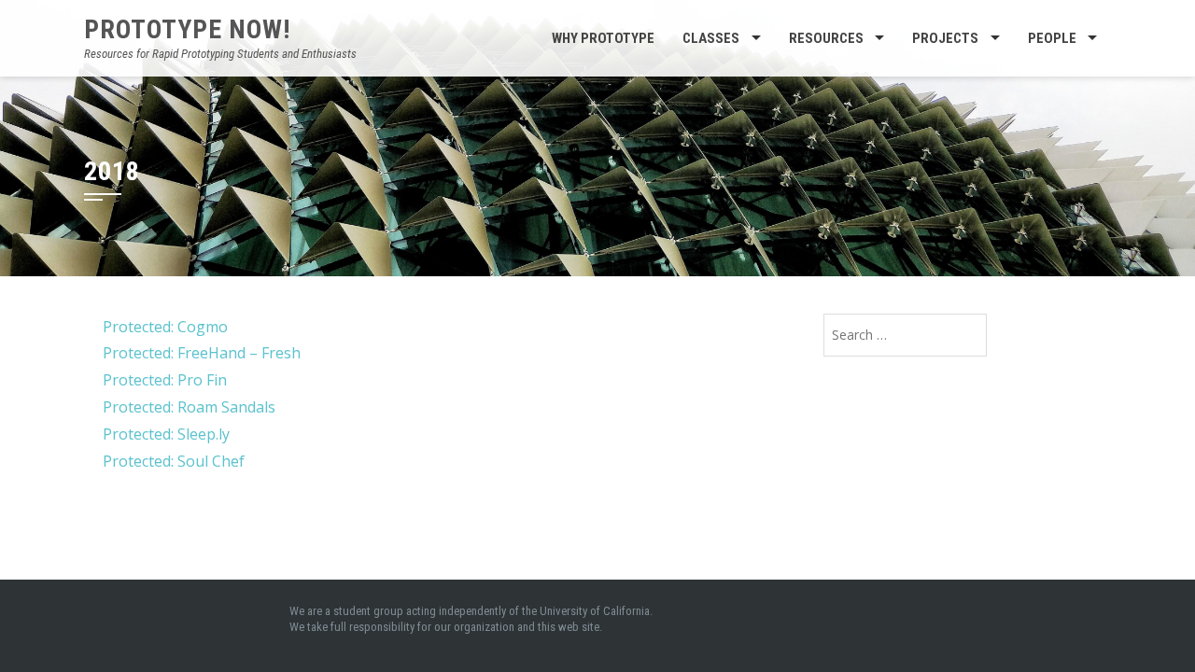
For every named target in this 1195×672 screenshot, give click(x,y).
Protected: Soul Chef (174, 461)
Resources (826, 38)
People (1052, 38)
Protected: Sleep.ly (166, 434)
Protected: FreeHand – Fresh (202, 353)
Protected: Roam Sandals (189, 407)
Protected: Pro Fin (165, 380)
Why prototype (603, 38)
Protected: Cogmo (165, 326)
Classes (710, 38)
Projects (945, 38)
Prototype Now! (187, 29)
